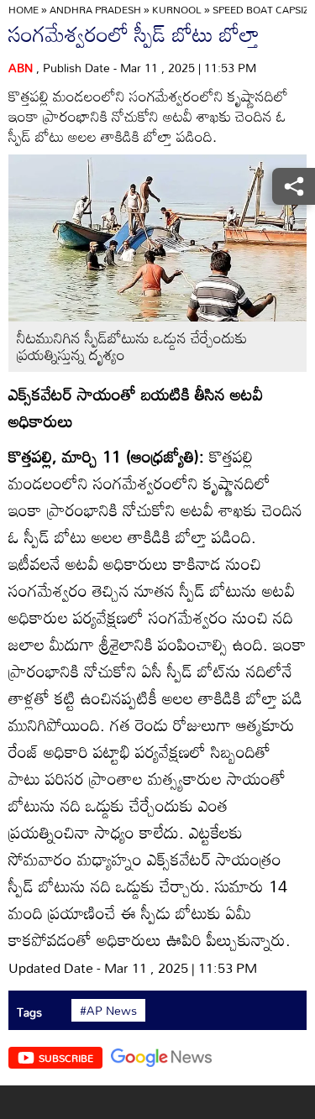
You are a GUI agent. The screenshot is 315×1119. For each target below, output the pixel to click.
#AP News (108, 1010)
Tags (29, 1012)
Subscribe (66, 1058)
